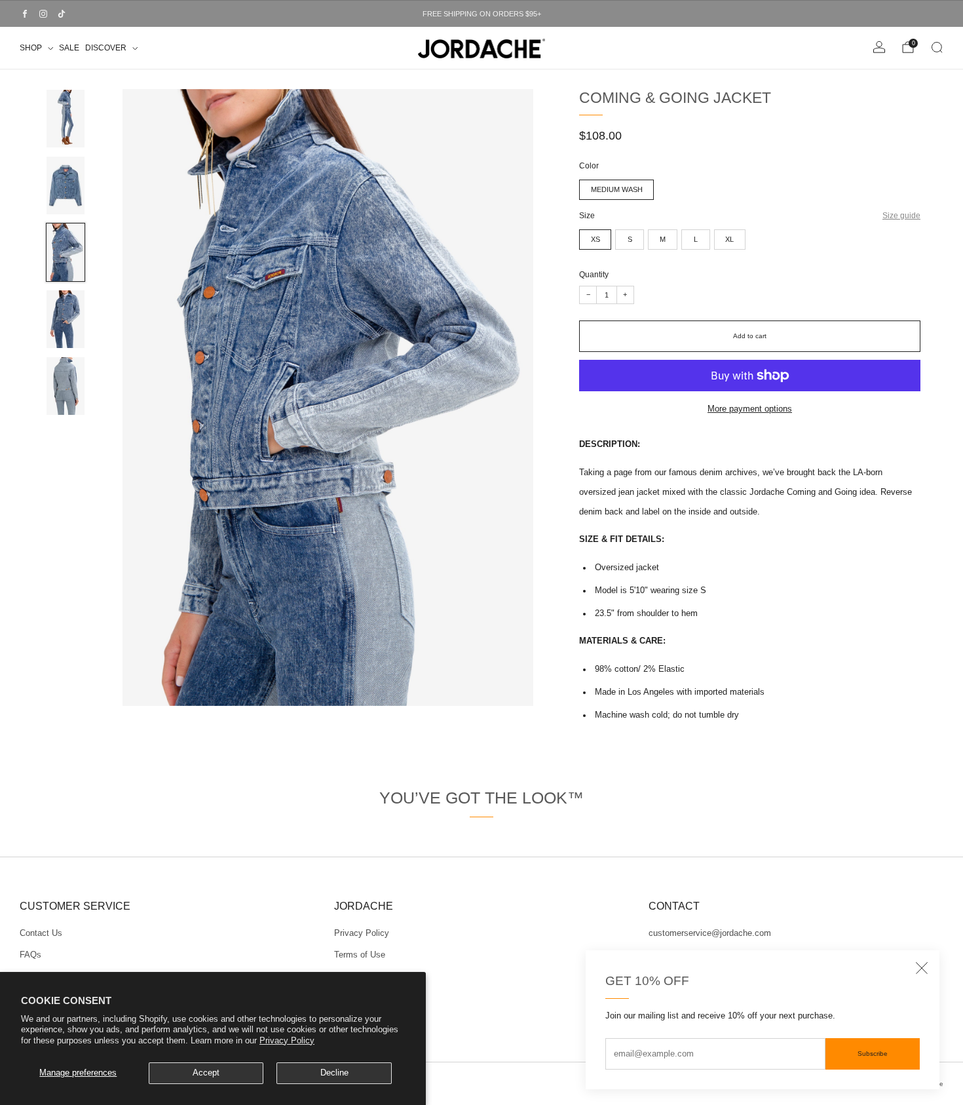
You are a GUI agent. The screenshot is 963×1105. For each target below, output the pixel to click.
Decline (334, 1072)
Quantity (594, 274)
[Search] (936, 47)
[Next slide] (534, 398)
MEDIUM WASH (617, 189)
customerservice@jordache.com (710, 933)
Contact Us (41, 933)
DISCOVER (105, 47)
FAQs (30, 955)
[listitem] (481, 14)
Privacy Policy (286, 1040)
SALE (69, 47)
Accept (206, 1072)
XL (729, 239)
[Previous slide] (122, 398)
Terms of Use (359, 955)
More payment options (750, 409)
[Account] (879, 47)
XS (595, 239)
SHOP (31, 47)
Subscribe (873, 1053)
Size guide (901, 215)
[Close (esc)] (921, 968)
